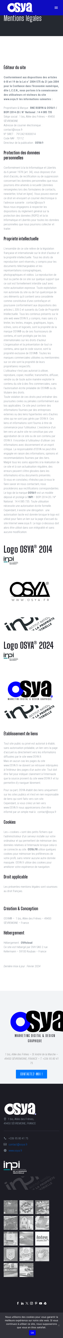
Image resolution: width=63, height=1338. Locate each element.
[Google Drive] (45, 1303)
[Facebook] (17, 1303)
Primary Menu (56, 7)
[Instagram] (31, 1303)
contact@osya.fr (18, 1144)
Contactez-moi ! (31, 1074)
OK (32, 1332)
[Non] (58, 1325)
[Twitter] (27, 1303)
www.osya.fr (15, 1150)
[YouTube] (40, 1303)
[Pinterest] (36, 1303)
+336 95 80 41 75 (18, 1138)
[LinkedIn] (22, 1303)
